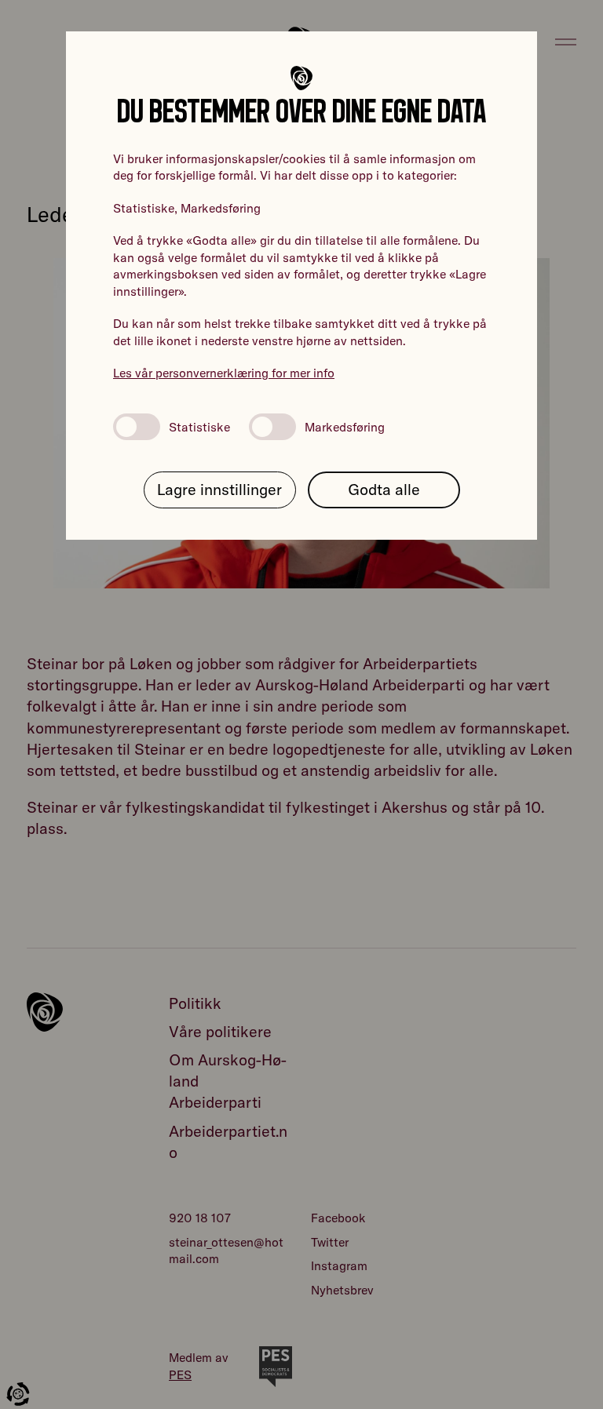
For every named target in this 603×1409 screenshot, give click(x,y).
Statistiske (199, 427)
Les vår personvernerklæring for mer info (223, 372)
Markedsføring (345, 427)
